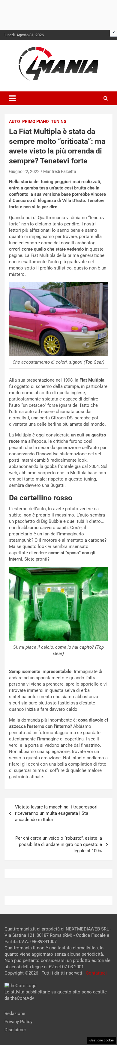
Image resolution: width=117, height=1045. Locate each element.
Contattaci (96, 973)
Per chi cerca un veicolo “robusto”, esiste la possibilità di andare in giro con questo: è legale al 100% (58, 844)
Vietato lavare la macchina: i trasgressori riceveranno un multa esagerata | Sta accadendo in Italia (56, 813)
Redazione (14, 1013)
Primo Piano (35, 121)
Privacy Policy (18, 1021)
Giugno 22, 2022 (24, 171)
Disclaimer (15, 1029)
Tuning (59, 121)
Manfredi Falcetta (59, 171)
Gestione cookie (101, 1040)
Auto (14, 121)
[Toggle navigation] (12, 98)
